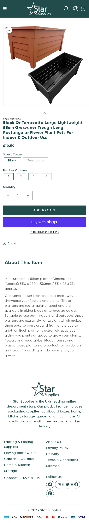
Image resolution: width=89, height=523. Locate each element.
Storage (10, 471)
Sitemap (53, 466)
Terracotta (38, 160)
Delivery (52, 454)
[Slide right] (53, 113)
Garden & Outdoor (19, 459)
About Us (53, 442)
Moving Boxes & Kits (20, 453)
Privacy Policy (57, 448)
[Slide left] (35, 113)
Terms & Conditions (62, 460)
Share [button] (12, 243)
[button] (66, 8)
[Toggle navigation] (5, 9)
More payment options (44, 232)
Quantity (9, 187)
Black (12, 160)
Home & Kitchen (17, 465)
